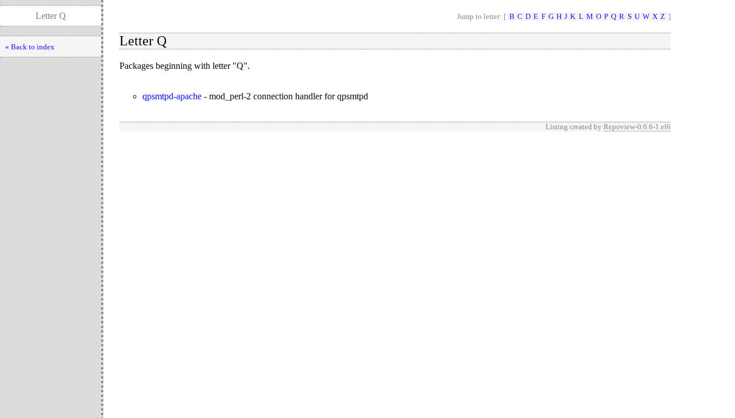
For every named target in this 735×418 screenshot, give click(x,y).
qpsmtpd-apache (172, 96)
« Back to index (30, 46)
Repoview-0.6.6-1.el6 (637, 126)
